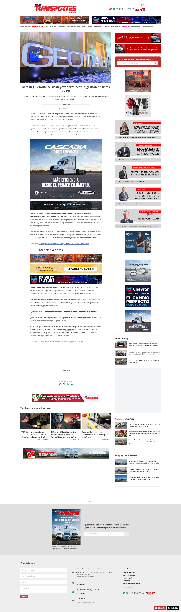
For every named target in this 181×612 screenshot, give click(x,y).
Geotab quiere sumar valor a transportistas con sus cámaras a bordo (64, 244)
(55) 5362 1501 (80, 584)
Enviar (24, 597)
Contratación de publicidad (131, 583)
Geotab (68, 330)
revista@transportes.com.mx (85, 602)
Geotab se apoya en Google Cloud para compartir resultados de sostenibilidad (71, 312)
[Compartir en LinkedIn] (71, 384)
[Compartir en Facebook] (60, 384)
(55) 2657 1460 (80, 593)
